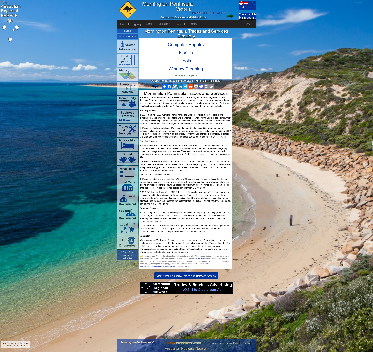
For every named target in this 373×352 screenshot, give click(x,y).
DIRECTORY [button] (165, 23)
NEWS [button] (247, 23)
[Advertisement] (186, 317)
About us (246, 343)
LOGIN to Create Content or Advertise (127, 255)
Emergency (134, 24)
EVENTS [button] (181, 23)
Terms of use (217, 343)
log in (170, 266)
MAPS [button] (194, 23)
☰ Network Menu (127, 36)
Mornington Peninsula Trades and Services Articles (186, 276)
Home (122, 24)
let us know (202, 258)
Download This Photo (15, 346)
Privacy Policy (232, 343)
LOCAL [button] (149, 23)
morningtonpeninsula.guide (151, 266)
